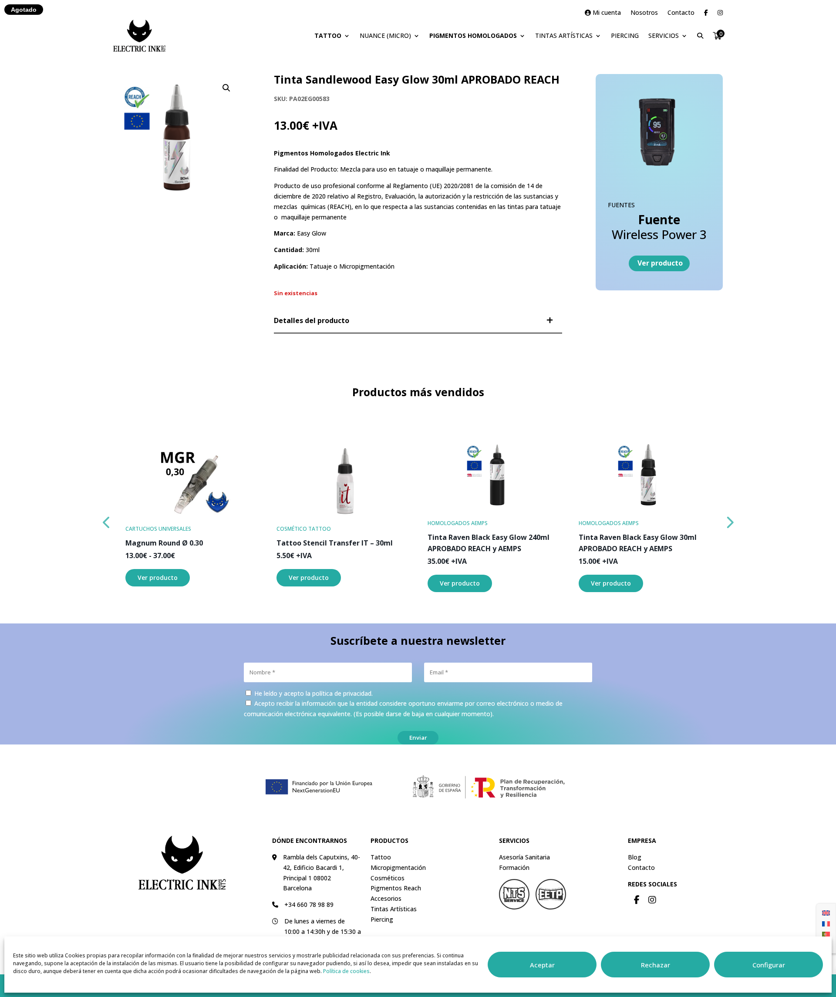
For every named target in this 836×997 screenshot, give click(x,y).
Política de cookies (346, 971)
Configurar (768, 964)
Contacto (680, 13)
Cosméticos (388, 878)
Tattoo (327, 35)
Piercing (625, 35)
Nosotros (644, 13)
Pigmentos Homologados (473, 35)
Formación (514, 867)
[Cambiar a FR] (826, 923)
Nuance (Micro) (385, 35)
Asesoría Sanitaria (524, 857)
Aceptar (542, 964)
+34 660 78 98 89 (309, 904)
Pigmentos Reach (396, 888)
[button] (226, 88)
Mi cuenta (606, 13)
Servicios (663, 35)
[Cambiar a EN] (826, 912)
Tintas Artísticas (564, 35)
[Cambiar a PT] (826, 934)
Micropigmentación (398, 867)
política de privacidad (341, 693)
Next (729, 520)
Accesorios (386, 898)
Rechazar (655, 964)
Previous (106, 520)
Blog (634, 857)
